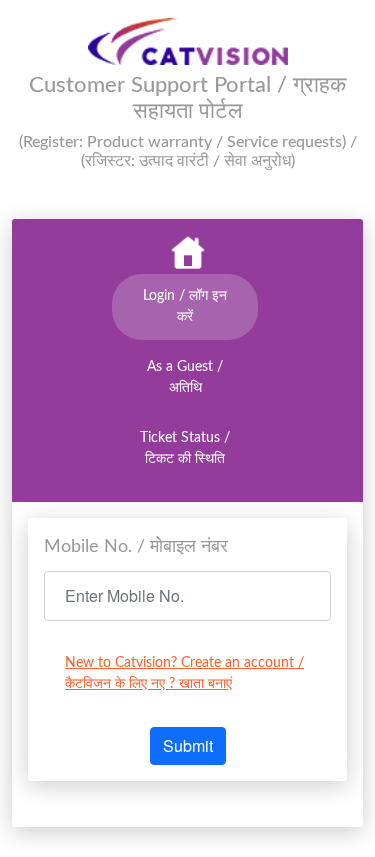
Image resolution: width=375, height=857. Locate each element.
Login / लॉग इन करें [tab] (185, 306)
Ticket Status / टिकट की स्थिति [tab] (185, 448)
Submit (188, 745)
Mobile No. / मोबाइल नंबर (136, 547)
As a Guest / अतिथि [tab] (185, 377)
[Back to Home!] (188, 254)
